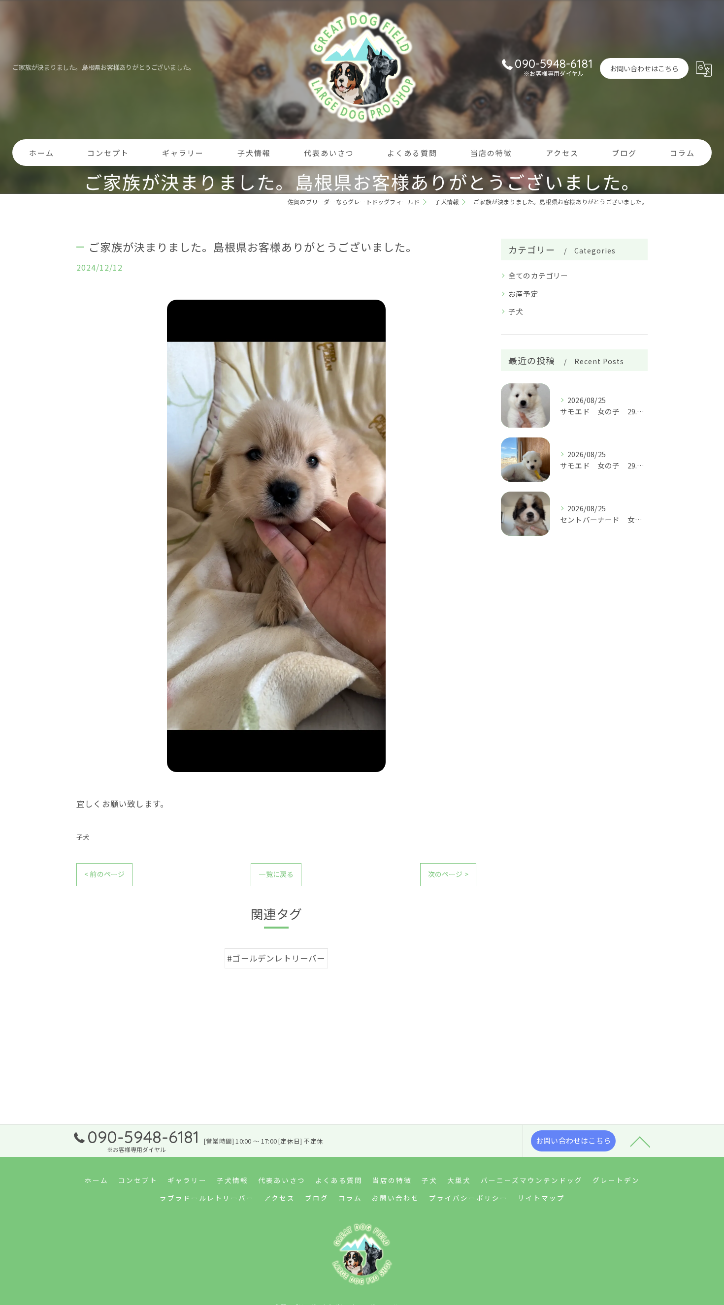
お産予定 (523, 293)
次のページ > (448, 874)
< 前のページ (104, 874)
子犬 (82, 836)
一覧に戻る (276, 874)
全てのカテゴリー (538, 275)
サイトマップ (541, 1198)
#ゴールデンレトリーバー (276, 958)
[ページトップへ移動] (640, 1141)
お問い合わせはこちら (644, 68)
